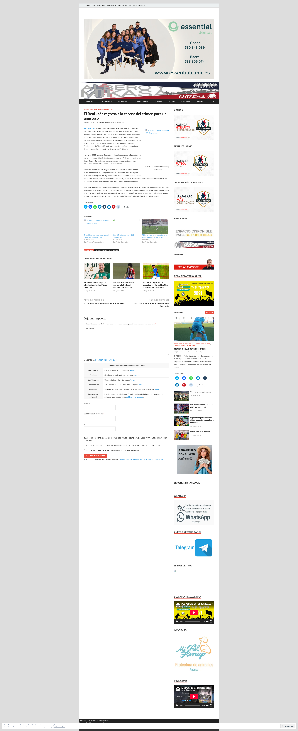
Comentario (90, 329)
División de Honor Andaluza (184, 344)
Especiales (185, 102)
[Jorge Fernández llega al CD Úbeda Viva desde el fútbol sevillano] (97, 272)
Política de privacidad (124, 5)
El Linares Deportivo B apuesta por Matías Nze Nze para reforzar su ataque (155, 285)
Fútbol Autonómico (203, 344)
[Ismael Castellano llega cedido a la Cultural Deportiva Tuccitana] (126, 272)
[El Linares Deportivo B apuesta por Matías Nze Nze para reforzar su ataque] (156, 272)
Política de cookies (139, 5)
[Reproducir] (177, 621)
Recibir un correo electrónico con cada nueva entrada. (112, 450)
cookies (108, 723)
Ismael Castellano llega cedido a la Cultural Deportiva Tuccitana (123, 285)
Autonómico (106, 102)
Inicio (88, 5)
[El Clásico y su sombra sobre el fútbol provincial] (181, 405)
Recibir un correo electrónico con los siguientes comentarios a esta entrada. (123, 446)
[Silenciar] (207, 621)
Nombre (88, 403)
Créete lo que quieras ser (200, 392)
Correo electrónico (94, 414)
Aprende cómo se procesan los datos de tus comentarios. (140, 459)
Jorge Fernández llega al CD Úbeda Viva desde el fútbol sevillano (96, 285)
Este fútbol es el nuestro (200, 431)
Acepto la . (101, 360)
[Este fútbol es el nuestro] (181, 432)
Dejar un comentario (117, 122)
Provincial (123, 102)
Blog (93, 5)
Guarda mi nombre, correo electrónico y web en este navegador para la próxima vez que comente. (126, 439)
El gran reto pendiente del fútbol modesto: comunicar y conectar (202, 420)
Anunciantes (101, 5)
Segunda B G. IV (107, 110)
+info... (132, 370)
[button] (149, 49)
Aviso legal (110, 5)
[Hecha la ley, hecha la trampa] (194, 318)
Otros (172, 102)
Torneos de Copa (141, 102)
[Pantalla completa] (211, 621)
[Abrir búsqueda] (213, 101)
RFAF (194, 345)
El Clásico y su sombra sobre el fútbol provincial (201, 406)
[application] (194, 612)
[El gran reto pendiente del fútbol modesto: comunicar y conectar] (181, 418)
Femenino (159, 102)
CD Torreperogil (101, 250)
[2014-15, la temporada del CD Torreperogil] (126, 226)
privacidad (100, 723)
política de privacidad (106, 360)
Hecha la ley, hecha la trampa (190, 348)
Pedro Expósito (104, 122)
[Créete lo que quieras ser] (181, 392)
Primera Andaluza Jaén (92, 110)
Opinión (199, 102)
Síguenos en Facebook (187, 483)
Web (86, 424)
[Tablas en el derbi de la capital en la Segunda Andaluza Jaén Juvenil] (155, 226)
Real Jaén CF (113, 250)
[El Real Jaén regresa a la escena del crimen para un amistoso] (97, 226)
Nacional (90, 102)
